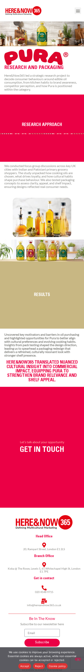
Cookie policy (57, 666)
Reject (39, 666)
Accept (24, 666)
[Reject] (78, 659)
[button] (78, 10)
